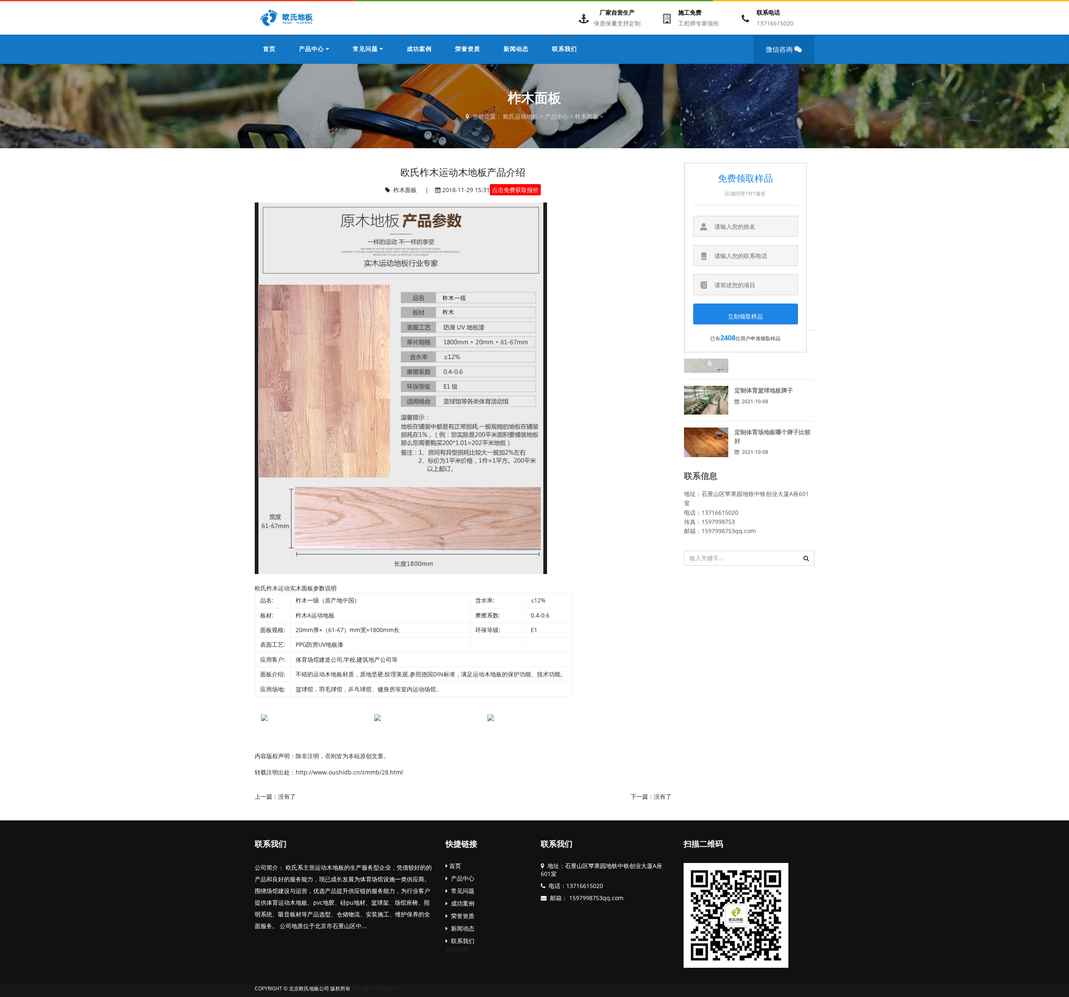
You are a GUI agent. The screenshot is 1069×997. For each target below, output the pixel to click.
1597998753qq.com (595, 898)
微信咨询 (780, 49)
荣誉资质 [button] (467, 49)
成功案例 (461, 903)
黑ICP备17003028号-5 (377, 988)
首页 (269, 49)
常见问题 (461, 891)
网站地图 (457, 949)
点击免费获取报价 (515, 190)
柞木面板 (586, 116)
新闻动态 (461, 928)
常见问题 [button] (366, 49)
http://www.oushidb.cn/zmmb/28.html (349, 772)
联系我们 (270, 844)
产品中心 (556, 116)
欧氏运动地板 (520, 116)
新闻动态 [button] (516, 49)
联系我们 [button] (564, 49)
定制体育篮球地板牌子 (764, 390)
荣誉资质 (461, 916)
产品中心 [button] (312, 49)
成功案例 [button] (419, 49)
